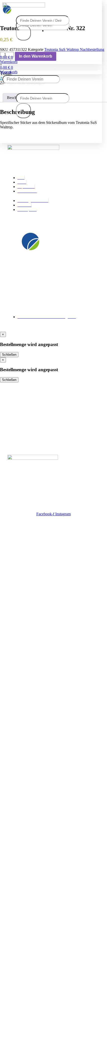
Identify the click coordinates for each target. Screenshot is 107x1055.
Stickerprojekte (22, 396)
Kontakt (15, 415)
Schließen (9, 354)
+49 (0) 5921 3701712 (27, 301)
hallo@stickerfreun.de (28, 307)
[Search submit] (23, 32)
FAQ (11, 424)
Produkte (16, 406)
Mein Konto (18, 433)
